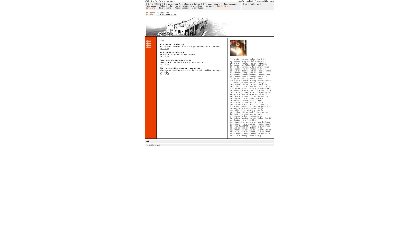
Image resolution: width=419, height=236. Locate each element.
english (250, 1)
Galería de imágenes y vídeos (186, 6)
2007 (148, 41)
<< (147, 141)
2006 (148, 43)
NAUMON (148, 1)
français (259, 1)
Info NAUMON (154, 4)
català (240, 1)
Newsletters (165, 8)
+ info (164, 49)
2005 (148, 45)
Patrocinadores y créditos (189, 8)
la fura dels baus (165, 1)
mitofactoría (252, 4)
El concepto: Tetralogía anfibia (182, 4)
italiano (269, 1)
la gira (210, 6)
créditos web (153, 145)
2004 (148, 47)
